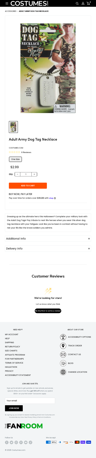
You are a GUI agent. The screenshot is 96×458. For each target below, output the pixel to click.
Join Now (14, 408)
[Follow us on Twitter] (11, 442)
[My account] (83, 3)
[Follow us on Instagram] (16, 442)
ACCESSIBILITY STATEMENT (18, 375)
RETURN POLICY (12, 346)
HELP (7, 338)
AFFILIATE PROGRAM (15, 354)
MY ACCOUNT (11, 334)
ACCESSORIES (10, 11)
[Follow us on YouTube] (26, 442)
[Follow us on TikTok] (30, 442)
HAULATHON (11, 367)
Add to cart (28, 185)
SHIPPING (9, 342)
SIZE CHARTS (11, 350)
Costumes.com (16, 148)
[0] (88, 3)
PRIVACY (9, 371)
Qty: (11, 174)
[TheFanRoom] (23, 425)
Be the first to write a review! (48, 311)
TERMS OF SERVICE (14, 362)
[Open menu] (7, 3)
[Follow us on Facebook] (6, 442)
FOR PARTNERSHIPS (14, 358)
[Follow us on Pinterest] (21, 442)
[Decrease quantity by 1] (17, 174)
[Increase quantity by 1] (34, 174)
